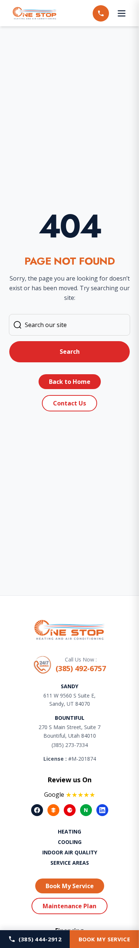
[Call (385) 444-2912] (101, 13)
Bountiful (70, 717)
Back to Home (69, 382)
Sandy (69, 686)
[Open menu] (121, 13)
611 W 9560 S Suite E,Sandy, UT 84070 (69, 700)
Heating (69, 831)
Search (70, 351)
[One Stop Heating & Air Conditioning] (34, 13)
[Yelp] (70, 810)
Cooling (70, 841)
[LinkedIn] (102, 810)
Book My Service (70, 886)
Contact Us (69, 403)
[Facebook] (37, 810)
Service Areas (69, 862)
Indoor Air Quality (69, 852)
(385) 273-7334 (70, 744)
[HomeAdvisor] (53, 810)
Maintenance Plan (69, 906)
